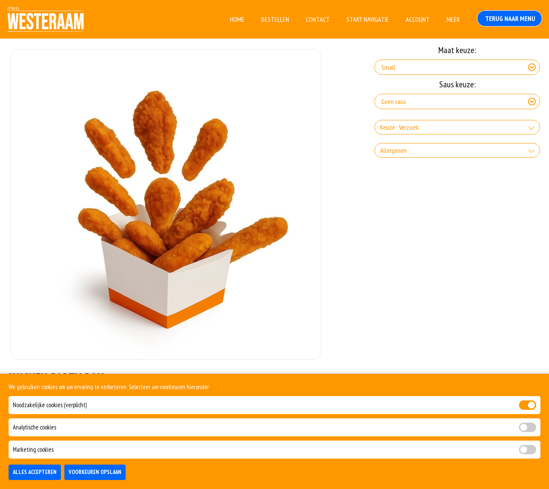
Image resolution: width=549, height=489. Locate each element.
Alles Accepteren (35, 472)
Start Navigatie (368, 19)
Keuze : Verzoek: (399, 127)
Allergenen (393, 150)
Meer (453, 19)
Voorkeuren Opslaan (95, 472)
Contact (318, 19)
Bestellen (275, 19)
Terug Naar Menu (509, 18)
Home (237, 19)
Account (418, 19)
